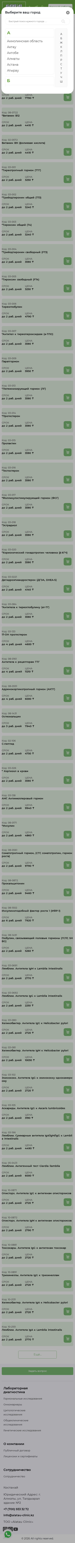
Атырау (13, 70)
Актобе (12, 53)
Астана (12, 65)
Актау (11, 47)
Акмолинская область (25, 41)
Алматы (13, 59)
